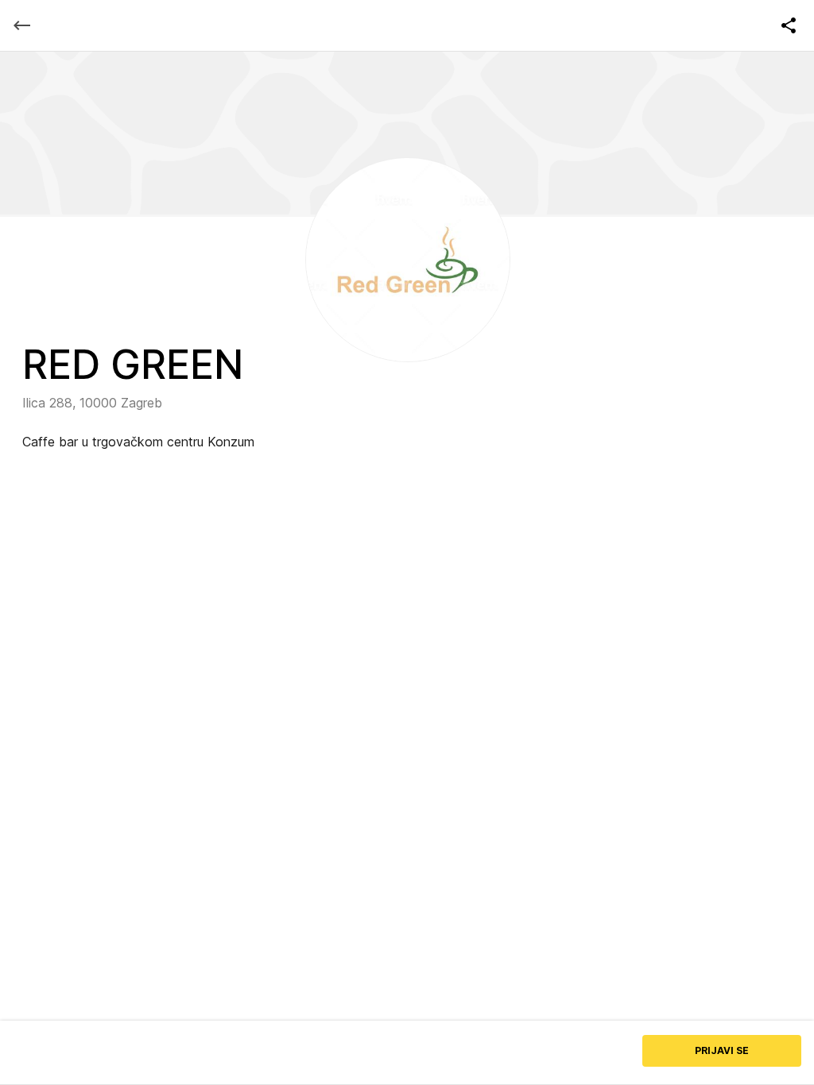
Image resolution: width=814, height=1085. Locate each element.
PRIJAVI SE (722, 1050)
